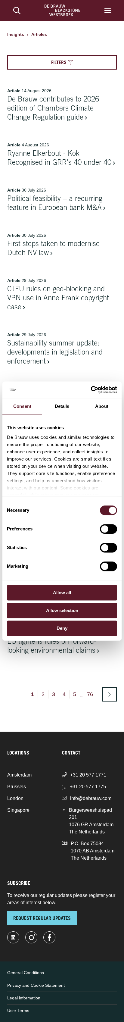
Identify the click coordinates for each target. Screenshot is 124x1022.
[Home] (62, 11)
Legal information (23, 997)
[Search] (16, 10)
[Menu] (107, 10)
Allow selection (62, 610)
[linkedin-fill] (13, 937)
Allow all (62, 592)
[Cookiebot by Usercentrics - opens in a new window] (90, 390)
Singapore (18, 810)
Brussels (16, 786)
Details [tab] (62, 406)
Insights (15, 34)
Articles (39, 34)
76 (90, 694)
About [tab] (101, 406)
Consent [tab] (22, 406)
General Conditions (25, 972)
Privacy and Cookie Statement (36, 985)
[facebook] (49, 937)
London (15, 798)
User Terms (18, 1010)
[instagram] (31, 937)
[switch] (108, 529)
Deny (62, 628)
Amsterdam (19, 774)
